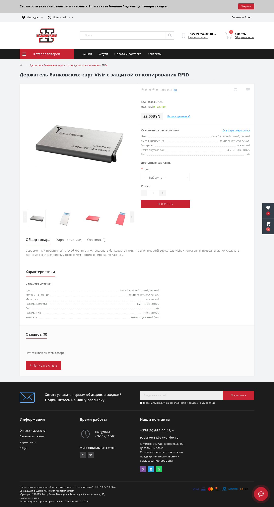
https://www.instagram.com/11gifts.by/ (83, 455)
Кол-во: (146, 186)
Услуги (103, 54)
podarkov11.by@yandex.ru (159, 437)
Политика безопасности (171, 402)
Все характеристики (236, 130)
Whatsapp (159, 469)
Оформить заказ (244, 37)
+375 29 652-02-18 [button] (155, 430)
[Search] (169, 35)
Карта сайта (28, 442)
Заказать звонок (198, 37)
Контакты (154, 54)
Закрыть (246, 6)
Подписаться (238, 395)
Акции (87, 54)
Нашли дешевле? (178, 116)
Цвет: (146, 169)
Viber (143, 469)
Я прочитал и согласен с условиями (179, 402)
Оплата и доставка (127, 54)
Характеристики (68, 240)
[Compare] (248, 90)
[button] (268, 226)
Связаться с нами (32, 436)
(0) (175, 90)
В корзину (165, 204)
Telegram (151, 469)
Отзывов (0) (96, 240)
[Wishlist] (235, 90)
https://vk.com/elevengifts (91, 455)
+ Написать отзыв (43, 365)
